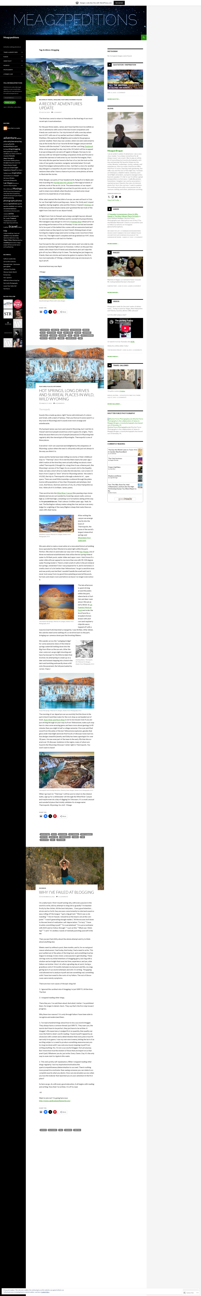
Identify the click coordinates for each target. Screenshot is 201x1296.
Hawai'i (13, 170)
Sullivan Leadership (9, 259)
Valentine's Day (14, 238)
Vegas (5, 240)
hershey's (19, 170)
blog (43, 332)
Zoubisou (88, 146)
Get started (119, 3)
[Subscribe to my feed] (5, 128)
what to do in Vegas (15, 242)
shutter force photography (11, 216)
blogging (51, 332)
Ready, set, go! (9, 102)
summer (52, 338)
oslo (77, 335)
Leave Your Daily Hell (9, 286)
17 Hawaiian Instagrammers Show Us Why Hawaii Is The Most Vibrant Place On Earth (123, 215)
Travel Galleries (120, 365)
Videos (116, 301)
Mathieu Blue (76, 221)
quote (20, 204)
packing (17, 193)
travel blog (71, 338)
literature (16, 183)
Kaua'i (16, 176)
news (5, 193)
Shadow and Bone (114, 476)
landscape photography (10, 180)
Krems (12, 178)
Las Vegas (8, 183)
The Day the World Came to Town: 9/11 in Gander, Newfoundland (122, 451)
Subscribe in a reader (13, 128)
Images (116, 252)
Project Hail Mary (114, 467)
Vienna (14, 240)
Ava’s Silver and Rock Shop (54, 720)
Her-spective (7, 277)
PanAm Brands (7, 195)
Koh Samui (6, 178)
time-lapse (6, 222)
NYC (70, 335)
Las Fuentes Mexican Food (85, 607)
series (11, 213)
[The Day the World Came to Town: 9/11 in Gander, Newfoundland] (140, 452)
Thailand (13, 218)
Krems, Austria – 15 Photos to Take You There (123, 395)
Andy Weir (112, 469)
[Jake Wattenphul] (17, 313)
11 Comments (63, 897)
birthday (5, 149)
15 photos (122, 391)
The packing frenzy (114, 350)
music (10, 189)
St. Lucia (6, 218)
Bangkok (15, 146)
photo (5, 198)
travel (61, 338)
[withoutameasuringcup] (17, 342)
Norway (72, 100)
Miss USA (6, 189)
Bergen (86, 330)
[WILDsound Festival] (8, 323)
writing (77, 1130)
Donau (18, 160)
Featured (65, 100)
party (13, 195)
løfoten (44, 335)
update (6, 235)
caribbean (6, 153)
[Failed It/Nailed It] (8, 342)
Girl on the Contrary (9, 261)
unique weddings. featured (11, 233)
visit (52, 840)
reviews (5, 214)
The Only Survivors (115, 458)
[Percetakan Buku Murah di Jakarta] (17, 304)
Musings (42, 888)
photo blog (11, 198)
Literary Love (8, 74)
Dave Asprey (113, 492)
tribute (20, 227)
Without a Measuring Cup (11, 280)
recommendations (9, 209)
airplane (55, 330)
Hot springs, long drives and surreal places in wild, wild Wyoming (66, 394)
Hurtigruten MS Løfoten (63, 182)
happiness (87, 332)
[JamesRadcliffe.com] (17, 333)
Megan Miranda (114, 460)
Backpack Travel (46, 100)
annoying (6, 144)
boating (5, 151)
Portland (5, 204)
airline (5, 141)
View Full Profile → (114, 200)
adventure (45, 330)
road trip (53, 837)
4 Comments (59, 403)
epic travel (68, 332)
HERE (133, 342)
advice (43, 1130)
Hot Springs (74, 834)
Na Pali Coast (7, 191)
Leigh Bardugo (113, 477)
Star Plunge (84, 551)
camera (15, 151)
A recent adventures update (60, 105)
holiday (5, 173)
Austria (11, 144)
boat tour (10, 151)
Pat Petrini (6, 289)
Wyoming (57, 386)
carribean (12, 153)
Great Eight (7, 61)
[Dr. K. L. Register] (8, 333)
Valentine (6, 238)
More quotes (113, 99)
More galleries (114, 404)
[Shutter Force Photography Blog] (8, 304)
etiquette (11, 163)
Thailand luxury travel (9, 220)
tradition (5, 227)
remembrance (7, 211)
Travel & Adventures (10, 52)
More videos (113, 356)
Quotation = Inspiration (124, 65)
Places (79, 100)
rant (16, 206)
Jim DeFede (113, 453)
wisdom (5, 245)
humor (10, 173)
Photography (8, 69)
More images (113, 292)
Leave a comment (134, 286)
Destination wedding (9, 160)
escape (78, 332)
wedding (6, 242)
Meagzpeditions (11, 37)
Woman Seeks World (10, 272)
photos (44, 338)
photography (86, 834)
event (16, 163)
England (57, 100)
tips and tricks (14, 222)
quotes (6, 206)
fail (61, 1130)
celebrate (19, 153)
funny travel (12, 165)
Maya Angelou (13, 185)
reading (19, 206)
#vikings (87, 205)
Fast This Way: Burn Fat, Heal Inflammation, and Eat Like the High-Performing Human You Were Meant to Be (122, 488)
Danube (12, 156)
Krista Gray (6, 275)
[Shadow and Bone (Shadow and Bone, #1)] (140, 478)
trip (80, 338)
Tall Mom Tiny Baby (9, 269)
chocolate (6, 156)
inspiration (17, 173)
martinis (5, 185)
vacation (44, 840)
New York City (11, 193)
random (11, 206)
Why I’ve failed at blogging (66, 892)
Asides (116, 209)
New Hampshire (15, 191)
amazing (65, 330)
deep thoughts (8, 158)
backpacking (75, 330)
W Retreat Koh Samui (14, 245)
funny (5, 165)
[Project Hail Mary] (140, 469)
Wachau (19, 240)
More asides (113, 244)
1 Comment (57, 112)
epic (59, 332)
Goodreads (6, 167)
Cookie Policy (45, 1292)
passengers (18, 195)
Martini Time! (112, 286)
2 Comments (137, 350)
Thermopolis (65, 837)
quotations (13, 203)
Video (10, 240)
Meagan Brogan (115, 150)
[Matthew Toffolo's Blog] (17, 323)
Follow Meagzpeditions (12, 83)
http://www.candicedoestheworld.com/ (54, 1101)
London (54, 335)
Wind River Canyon (64, 493)
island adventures (8, 175)
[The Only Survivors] (140, 461)
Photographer (87, 335)
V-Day (10, 235)
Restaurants (16, 211)
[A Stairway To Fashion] (8, 313)
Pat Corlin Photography (10, 283)
